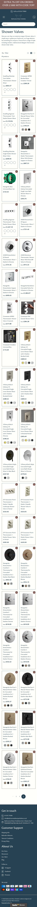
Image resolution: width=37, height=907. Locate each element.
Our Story (4, 851)
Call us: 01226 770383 (20, 11)
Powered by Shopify (7, 903)
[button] (5, 89)
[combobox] (18, 24)
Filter (6, 53)
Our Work (4, 857)
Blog (3, 860)
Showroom (5, 854)
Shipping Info (5, 832)
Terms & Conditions (7, 838)
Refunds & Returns (7, 835)
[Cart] (33, 17)
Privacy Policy (5, 841)
